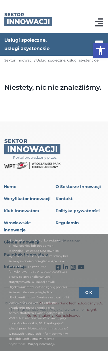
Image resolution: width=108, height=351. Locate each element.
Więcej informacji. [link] (41, 344)
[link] (100, 50)
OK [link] (89, 292)
